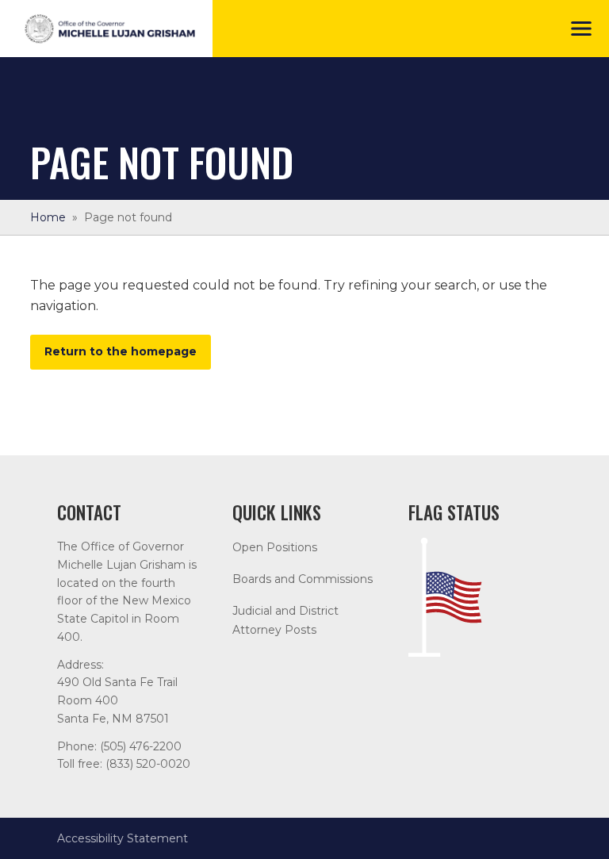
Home (48, 217)
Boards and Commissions (302, 579)
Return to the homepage (120, 351)
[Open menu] (581, 28)
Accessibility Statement (122, 838)
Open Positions (274, 547)
